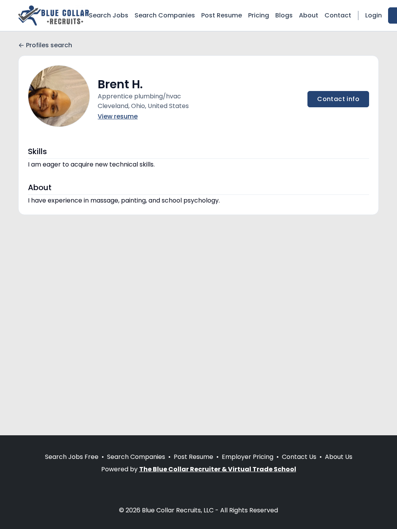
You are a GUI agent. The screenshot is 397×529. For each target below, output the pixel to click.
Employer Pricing (247, 456)
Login (373, 15)
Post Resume (221, 15)
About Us (338, 456)
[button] (59, 96)
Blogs (284, 15)
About (308, 15)
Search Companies (165, 15)
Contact (338, 15)
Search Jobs (108, 15)
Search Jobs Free (71, 456)
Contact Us (299, 456)
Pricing (258, 15)
